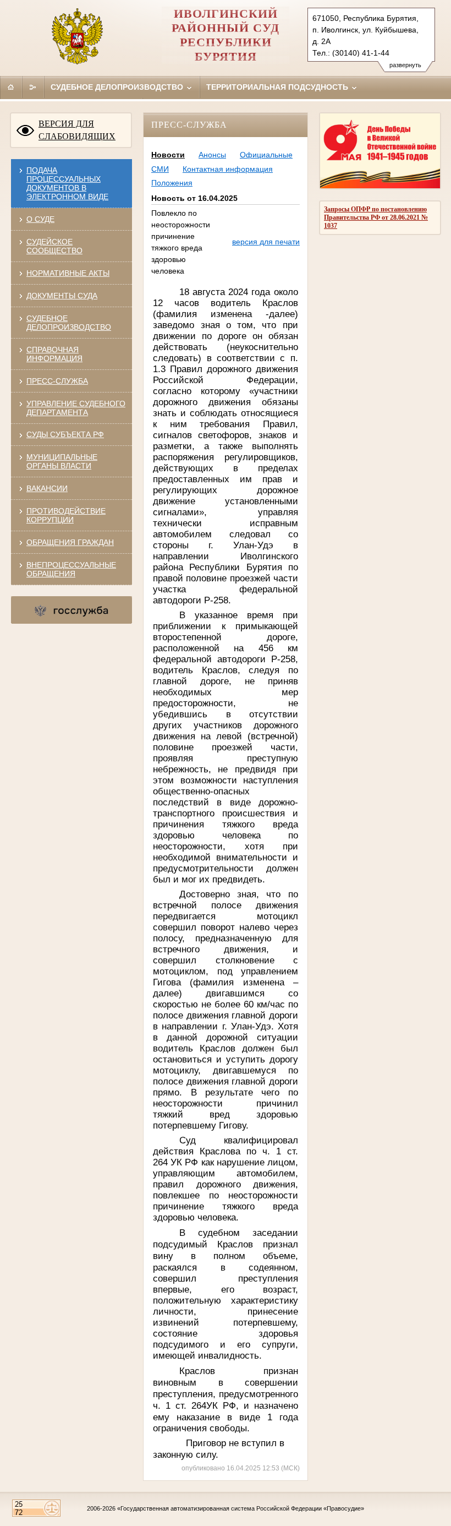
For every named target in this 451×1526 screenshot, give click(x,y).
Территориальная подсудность (278, 87)
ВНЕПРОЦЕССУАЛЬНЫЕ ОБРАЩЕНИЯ (71, 569)
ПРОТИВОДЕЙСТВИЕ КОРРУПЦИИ (66, 515)
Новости (168, 154)
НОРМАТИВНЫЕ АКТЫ (67, 273)
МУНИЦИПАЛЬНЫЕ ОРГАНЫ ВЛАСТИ (61, 461)
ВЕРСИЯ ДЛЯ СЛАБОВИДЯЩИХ (77, 130)
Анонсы (212, 154)
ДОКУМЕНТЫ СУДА (61, 295)
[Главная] (11, 87)
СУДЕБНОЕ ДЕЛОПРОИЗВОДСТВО (68, 322)
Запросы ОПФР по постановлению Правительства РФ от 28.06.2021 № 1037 (376, 217)
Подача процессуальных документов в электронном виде (67, 183)
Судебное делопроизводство (118, 87)
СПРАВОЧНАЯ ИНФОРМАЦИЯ (54, 354)
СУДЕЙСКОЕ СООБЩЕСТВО (54, 246)
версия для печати (266, 241)
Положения (172, 182)
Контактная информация (228, 169)
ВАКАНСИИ (47, 488)
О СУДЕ (40, 219)
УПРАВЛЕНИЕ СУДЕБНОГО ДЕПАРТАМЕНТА (75, 408)
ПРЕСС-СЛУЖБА (57, 381)
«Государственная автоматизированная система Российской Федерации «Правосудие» (240, 1508)
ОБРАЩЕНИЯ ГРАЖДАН (70, 542)
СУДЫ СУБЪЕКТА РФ (65, 434)
